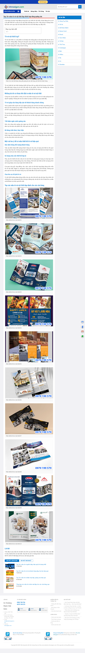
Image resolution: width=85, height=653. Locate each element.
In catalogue (62, 48)
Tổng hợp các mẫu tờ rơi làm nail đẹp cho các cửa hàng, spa (32, 584)
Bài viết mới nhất (26, 560)
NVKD (21, 608)
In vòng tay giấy (63, 21)
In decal (60, 34)
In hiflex (60, 54)
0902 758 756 (21, 602)
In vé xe (60, 24)
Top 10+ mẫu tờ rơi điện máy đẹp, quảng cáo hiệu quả (31, 577)
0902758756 (34, 610)
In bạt (60, 51)
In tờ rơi (60, 41)
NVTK (42, 608)
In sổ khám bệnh (63, 28)
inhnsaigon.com (7, 625)
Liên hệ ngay (43, 2)
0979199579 (23, 610)
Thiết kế (26, 11)
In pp (59, 58)
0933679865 (44, 610)
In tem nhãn (62, 38)
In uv (59, 61)
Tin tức (48, 11)
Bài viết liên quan (11, 560)
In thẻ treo (61, 44)
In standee (61, 64)
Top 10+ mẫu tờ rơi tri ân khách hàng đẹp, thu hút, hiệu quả (32, 571)
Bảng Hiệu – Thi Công (37, 11)
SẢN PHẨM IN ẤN (9, 11)
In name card (62, 31)
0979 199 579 (21, 604)
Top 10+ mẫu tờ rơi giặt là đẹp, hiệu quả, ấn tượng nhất (31, 564)
